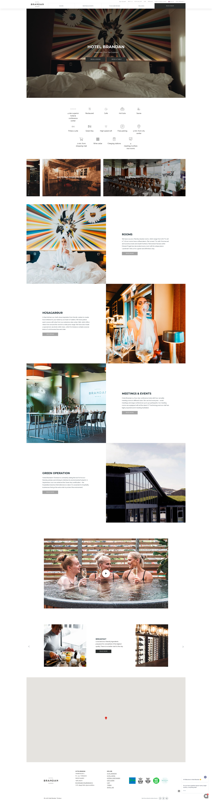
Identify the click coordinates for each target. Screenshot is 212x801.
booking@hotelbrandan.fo (84, 783)
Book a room (170, 5)
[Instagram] (160, 798)
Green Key (150, 1)
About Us (130, 1)
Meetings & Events (88, 6)
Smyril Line (110, 787)
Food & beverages (114, 6)
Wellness (141, 6)
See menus (50, 334)
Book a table (116, 59)
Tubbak (109, 785)
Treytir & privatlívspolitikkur (150, 798)
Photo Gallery (138, 1)
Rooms (61, 6)
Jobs (145, 1)
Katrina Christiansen (113, 778)
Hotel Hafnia (111, 776)
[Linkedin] (166, 798)
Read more (130, 253)
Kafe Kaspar (110, 780)
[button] (28, 245)
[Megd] (156, 780)
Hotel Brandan (112, 773)
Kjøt (108, 783)
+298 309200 (123, 1)
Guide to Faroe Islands (160, 1)
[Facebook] (163, 798)
